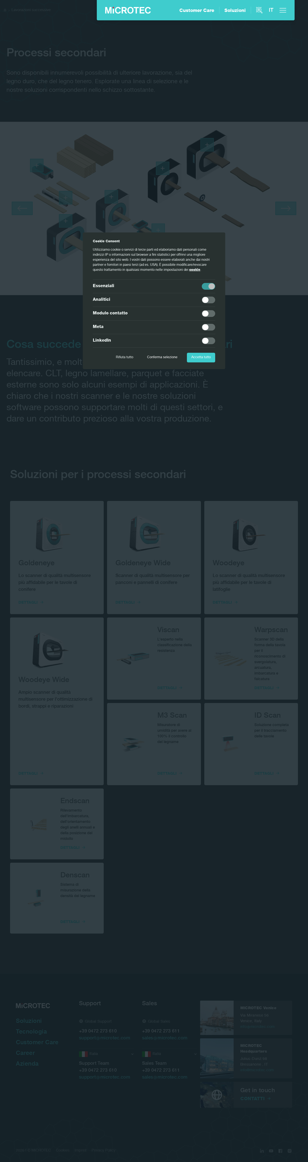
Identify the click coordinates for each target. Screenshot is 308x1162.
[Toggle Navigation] (283, 10)
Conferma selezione (162, 357)
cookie (194, 270)
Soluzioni (235, 11)
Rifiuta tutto (124, 357)
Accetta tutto (201, 357)
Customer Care (196, 11)
